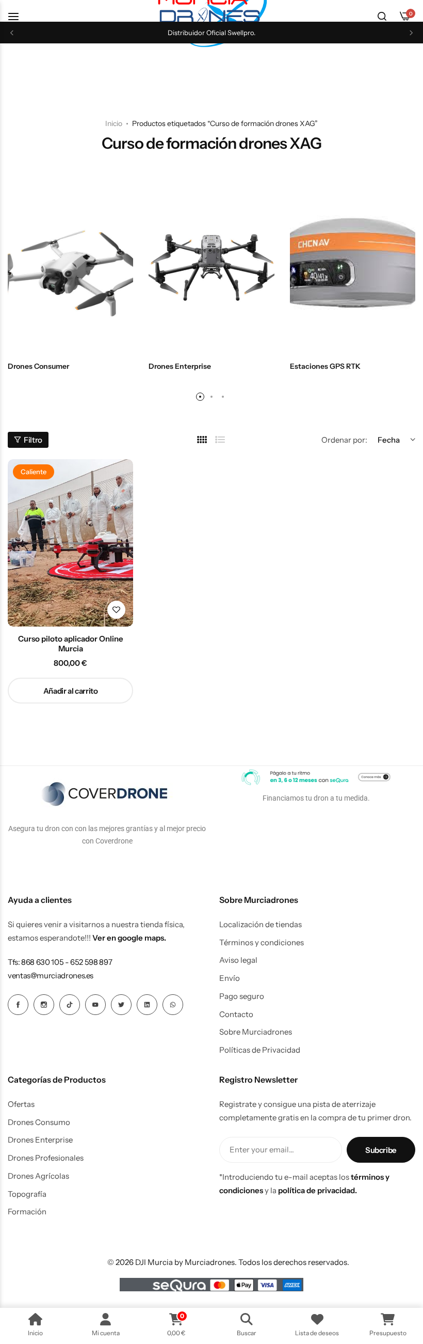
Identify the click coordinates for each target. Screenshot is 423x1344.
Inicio (113, 123)
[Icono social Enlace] (18, 1004)
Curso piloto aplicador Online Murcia (70, 643)
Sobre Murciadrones (255, 1032)
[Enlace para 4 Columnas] (202, 440)
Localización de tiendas (260, 924)
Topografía (27, 1194)
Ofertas (21, 1104)
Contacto (236, 1014)
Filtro (33, 440)
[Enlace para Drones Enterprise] (211, 268)
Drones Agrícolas (38, 1176)
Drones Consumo (39, 1122)
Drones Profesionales (46, 1158)
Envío (229, 978)
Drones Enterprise (40, 1140)
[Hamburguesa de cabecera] (18, 16)
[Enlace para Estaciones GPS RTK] (352, 268)
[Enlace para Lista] (220, 440)
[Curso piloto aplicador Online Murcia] (70, 543)
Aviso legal (238, 960)
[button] (12, 32)
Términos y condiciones (261, 942)
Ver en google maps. (129, 938)
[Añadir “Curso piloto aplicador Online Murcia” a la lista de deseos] (116, 610)
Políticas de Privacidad (259, 1050)
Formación (27, 1211)
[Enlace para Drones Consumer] (70, 268)
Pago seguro (241, 996)
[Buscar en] (381, 16)
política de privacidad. (317, 1190)
